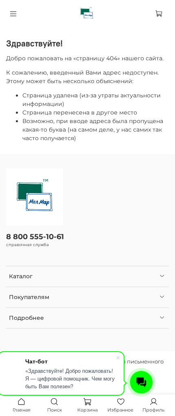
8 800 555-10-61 (35, 236)
